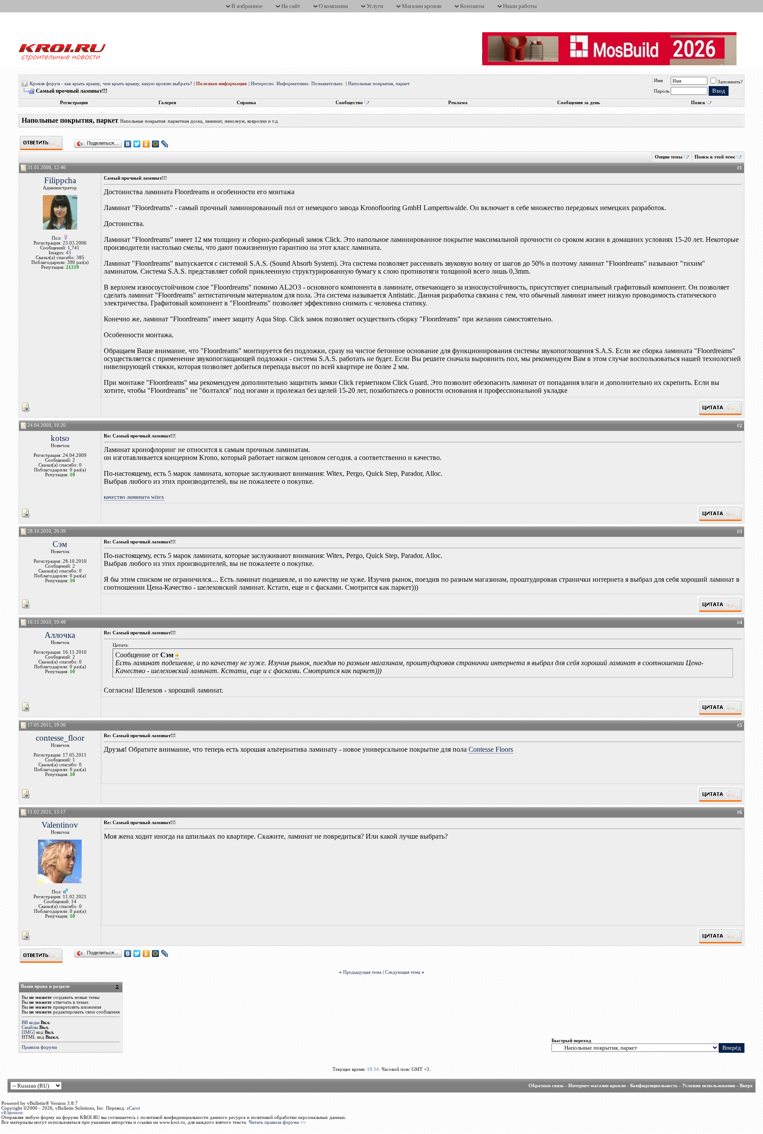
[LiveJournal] (165, 144)
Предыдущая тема (362, 972)
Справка (246, 102)
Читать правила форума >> (277, 1122)
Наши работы (520, 6)
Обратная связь (546, 1085)
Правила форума (39, 1047)
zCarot (133, 1108)
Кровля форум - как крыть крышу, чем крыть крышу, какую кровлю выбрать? (111, 83)
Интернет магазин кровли (597, 1085)
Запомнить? (730, 81)
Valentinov (60, 824)
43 (68, 252)
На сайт (290, 6)
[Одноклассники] (146, 144)
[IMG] (28, 1032)
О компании (333, 6)
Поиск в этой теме (715, 156)
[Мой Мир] (155, 144)
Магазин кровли (422, 6)
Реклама (458, 102)
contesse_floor (60, 737)
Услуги (374, 6)
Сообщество (349, 102)
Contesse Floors (490, 749)
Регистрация (74, 102)
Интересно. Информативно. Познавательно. (297, 83)
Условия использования (708, 1085)
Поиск (698, 102)
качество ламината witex (134, 497)
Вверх (746, 1085)
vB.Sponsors (12, 1113)
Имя (658, 80)
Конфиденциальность (654, 1085)
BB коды (30, 1022)
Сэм (60, 544)
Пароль (661, 91)
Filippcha (60, 180)
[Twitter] (137, 144)
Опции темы (669, 156)
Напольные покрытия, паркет (379, 83)
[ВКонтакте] (127, 144)
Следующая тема (402, 972)
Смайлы (30, 1027)
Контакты (472, 6)
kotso (60, 438)
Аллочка (60, 635)
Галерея (167, 102)
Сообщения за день (578, 102)
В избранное (247, 6)
